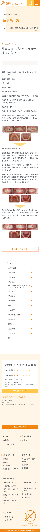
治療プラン (26, 454)
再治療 (10, 291)
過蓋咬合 (11, 328)
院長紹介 (6, 462)
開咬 (10, 338)
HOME (5, 436)
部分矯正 (11, 333)
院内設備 (6, 465)
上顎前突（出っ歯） (10, 482)
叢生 (10, 305)
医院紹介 (6, 459)
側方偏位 (11, 282)
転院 (10, 324)
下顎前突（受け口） (10, 486)
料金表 (24, 440)
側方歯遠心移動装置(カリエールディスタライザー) (19, 286)
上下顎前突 (12, 268)
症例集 (6, 440)
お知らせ (7, 512)
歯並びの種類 (8, 478)
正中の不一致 (27, 494)
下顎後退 (11, 277)
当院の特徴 (26, 436)
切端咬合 (11, 296)
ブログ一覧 (7, 520)
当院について (8, 454)
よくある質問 (8, 444)
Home (5, 28)
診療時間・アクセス (10, 469)
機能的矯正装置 (14, 314)
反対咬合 (11, 300)
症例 (11, 28)
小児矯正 (11, 310)
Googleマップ (19, 427)
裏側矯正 (11, 319)
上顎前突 (11, 272)
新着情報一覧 (8, 517)
